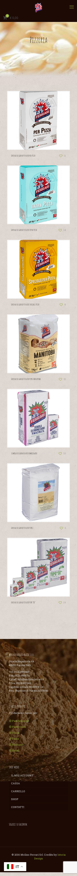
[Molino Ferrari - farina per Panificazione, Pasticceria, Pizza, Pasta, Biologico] (38, 7)
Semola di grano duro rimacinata (24, 453)
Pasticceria (19, 727)
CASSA (15, 783)
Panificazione (20, 721)
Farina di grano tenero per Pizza (23, 155)
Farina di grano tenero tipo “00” (23, 602)
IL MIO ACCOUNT (22, 775)
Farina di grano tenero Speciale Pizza (25, 304)
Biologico (18, 744)
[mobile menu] (71, 7)
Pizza (15, 732)
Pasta (15, 738)
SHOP (14, 799)
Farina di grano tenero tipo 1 (22, 527)
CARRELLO (18, 791)
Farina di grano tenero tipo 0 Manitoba (26, 379)
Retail (15, 750)
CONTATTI (17, 807)
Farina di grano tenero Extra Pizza (24, 230)
